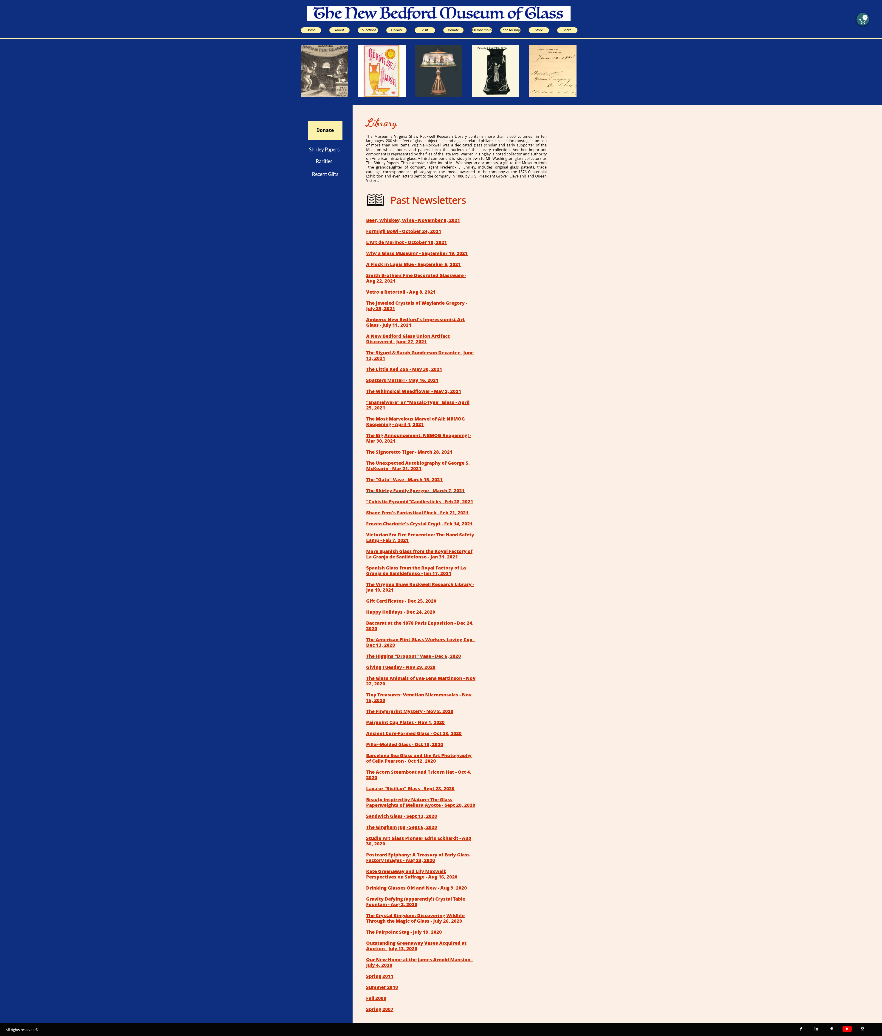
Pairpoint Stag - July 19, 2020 (409, 932)
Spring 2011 (379, 976)
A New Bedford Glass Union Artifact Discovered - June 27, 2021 (408, 339)
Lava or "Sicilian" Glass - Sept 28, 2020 (410, 788)
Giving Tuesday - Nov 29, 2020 (400, 667)
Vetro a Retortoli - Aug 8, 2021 (401, 292)
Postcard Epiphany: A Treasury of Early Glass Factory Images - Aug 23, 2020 (418, 857)
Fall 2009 (376, 998)
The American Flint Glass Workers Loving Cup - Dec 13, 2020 (420, 642)
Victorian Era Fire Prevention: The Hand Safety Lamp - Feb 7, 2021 (420, 537)
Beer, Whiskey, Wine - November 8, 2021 (413, 220)
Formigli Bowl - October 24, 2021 (403, 231)
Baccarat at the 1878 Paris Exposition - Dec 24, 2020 (420, 626)
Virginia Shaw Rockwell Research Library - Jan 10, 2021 (420, 587)
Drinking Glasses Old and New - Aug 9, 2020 (416, 888)
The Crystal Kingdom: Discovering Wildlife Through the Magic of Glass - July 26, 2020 (415, 918)
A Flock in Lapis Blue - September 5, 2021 (413, 264)
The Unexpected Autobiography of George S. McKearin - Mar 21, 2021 (418, 466)
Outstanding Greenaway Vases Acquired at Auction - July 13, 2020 (416, 946)
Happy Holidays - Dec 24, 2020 (400, 612)
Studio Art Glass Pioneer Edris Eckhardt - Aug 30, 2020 (418, 841)
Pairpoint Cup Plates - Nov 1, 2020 (405, 722)
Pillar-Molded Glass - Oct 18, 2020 (404, 744)
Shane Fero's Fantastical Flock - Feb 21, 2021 (417, 512)
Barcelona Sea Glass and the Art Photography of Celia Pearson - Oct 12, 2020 (419, 758)
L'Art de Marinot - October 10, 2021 (406, 242)
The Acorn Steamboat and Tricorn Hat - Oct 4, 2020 (418, 775)
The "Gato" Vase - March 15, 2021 (404, 479)
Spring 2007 (379, 1009)
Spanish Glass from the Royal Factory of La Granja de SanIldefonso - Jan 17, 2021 (416, 570)
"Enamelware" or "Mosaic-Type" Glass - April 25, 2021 (417, 405)
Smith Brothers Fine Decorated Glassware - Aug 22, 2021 (416, 278)
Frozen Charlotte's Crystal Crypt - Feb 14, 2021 (419, 524)
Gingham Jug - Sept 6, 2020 (406, 827)
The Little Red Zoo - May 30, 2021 (404, 369)
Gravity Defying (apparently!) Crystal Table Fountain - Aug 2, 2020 (415, 901)
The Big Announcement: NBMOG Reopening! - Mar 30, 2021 (418, 438)
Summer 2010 (382, 987)
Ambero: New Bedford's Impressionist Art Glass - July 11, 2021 (415, 322)
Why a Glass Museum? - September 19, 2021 (417, 253)
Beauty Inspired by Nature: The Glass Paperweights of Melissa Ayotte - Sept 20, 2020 (420, 802)
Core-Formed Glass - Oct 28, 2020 (424, 733)
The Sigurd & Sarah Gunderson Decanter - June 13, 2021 (420, 355)
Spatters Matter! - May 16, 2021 (402, 380)
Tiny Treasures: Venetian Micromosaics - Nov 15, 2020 (419, 697)
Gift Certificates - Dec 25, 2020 (401, 601)
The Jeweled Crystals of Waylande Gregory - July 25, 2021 (416, 306)
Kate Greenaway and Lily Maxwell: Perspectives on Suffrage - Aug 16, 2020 (412, 874)
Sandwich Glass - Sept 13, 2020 (401, 816)
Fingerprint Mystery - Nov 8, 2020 (414, 711)
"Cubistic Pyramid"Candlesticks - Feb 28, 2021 (419, 501)
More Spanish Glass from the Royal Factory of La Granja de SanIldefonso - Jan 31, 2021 (419, 554)
